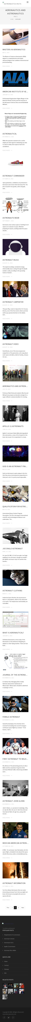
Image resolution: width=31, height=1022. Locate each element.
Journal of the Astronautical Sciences (15, 675)
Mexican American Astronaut (15, 843)
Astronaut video (11, 344)
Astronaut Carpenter (13, 302)
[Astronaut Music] (15, 247)
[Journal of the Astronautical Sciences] (15, 662)
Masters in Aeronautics (14, 49)
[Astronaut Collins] (10, 991)
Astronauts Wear (11, 218)
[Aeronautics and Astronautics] (15, 373)
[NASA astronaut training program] (5, 991)
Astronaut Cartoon (9, 939)
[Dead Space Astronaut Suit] (16, 991)
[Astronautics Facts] (12, 3)
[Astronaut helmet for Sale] (5, 985)
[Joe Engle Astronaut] (15, 535)
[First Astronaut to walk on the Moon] (15, 746)
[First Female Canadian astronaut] (21, 991)
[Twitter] (8, 1017)
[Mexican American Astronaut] (15, 830)
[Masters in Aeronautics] (15, 36)
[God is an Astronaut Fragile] (15, 453)
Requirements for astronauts (12, 935)
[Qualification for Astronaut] (15, 493)
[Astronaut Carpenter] (15, 289)
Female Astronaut (11, 717)
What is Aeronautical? (13, 633)
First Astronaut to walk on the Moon (15, 759)
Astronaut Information (14, 883)
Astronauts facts (8, 942)
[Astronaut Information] (15, 870)
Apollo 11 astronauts (13, 426)
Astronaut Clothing (12, 590)
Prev (8, 907)
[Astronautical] (15, 120)
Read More (6, 66)
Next (22, 907)
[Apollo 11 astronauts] (15, 413)
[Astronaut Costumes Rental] (16, 985)
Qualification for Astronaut (15, 506)
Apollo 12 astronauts (9, 946)
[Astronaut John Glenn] (15, 788)
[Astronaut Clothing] (15, 577)
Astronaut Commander (13, 176)
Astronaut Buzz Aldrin (10, 950)
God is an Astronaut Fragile (15, 466)
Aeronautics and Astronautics (15, 386)
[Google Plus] (13, 1017)
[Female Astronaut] (15, 704)
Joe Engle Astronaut (13, 548)
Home (12, 19)
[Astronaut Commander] (15, 163)
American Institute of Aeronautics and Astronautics (15, 91)
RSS (5, 973)
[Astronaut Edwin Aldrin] (5, 997)
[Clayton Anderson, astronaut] (21, 985)
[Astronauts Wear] (15, 205)
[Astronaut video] (15, 331)
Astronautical (10, 134)
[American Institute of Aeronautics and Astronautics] (15, 78)
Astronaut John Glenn (14, 801)
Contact (6, 965)
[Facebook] (4, 1017)
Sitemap (6, 969)
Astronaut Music (11, 260)
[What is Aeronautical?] (15, 620)
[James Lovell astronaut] (10, 985)
